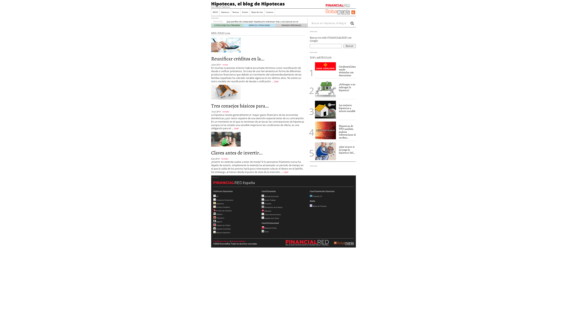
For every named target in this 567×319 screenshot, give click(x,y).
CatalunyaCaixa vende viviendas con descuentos (347, 71)
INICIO (215, 12)
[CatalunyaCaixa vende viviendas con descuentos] (325, 66)
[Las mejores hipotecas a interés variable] (325, 109)
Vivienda (267, 203)
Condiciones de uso (221, 241)
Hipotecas (225, 12)
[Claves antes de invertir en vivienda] (226, 139)
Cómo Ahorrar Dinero (272, 214)
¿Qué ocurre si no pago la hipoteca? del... (347, 150)
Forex (266, 232)
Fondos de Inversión (224, 211)
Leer (276, 81)
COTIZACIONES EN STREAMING (227, 25)
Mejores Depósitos (223, 232)
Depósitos (220, 203)
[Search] (352, 23)
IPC (217, 196)
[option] (264, 21)
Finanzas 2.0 (317, 196)
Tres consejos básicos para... (240, 105)
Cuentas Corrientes (223, 229)
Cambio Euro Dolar (271, 218)
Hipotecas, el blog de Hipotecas (248, 4)
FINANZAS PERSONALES (291, 25)
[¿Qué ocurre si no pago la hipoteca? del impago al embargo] (325, 151)
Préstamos (220, 218)
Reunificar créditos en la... (237, 58)
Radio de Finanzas (319, 206)
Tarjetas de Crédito (223, 225)
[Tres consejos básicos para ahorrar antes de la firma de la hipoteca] (226, 91)
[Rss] (353, 12)
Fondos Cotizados (223, 207)
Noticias (235, 12)
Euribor (245, 12)
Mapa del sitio (257, 12)
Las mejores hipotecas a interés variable (347, 108)
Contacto (269, 12)
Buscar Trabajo (270, 200)
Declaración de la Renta (273, 207)
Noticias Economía (271, 196)
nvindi (225, 64)
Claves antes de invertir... (237, 152)
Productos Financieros (224, 200)
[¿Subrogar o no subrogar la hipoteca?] (325, 89)
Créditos (219, 214)
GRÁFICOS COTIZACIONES (259, 25)
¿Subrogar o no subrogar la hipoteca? (347, 87)
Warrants (267, 211)
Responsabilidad (238, 241)
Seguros (219, 221)
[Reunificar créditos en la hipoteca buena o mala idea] (226, 45)
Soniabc (225, 111)
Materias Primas (270, 228)
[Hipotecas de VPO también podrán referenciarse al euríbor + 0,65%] (325, 130)
